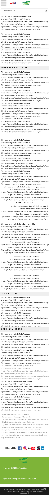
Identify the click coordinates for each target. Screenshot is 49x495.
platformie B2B (21, 479)
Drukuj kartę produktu (25, 202)
